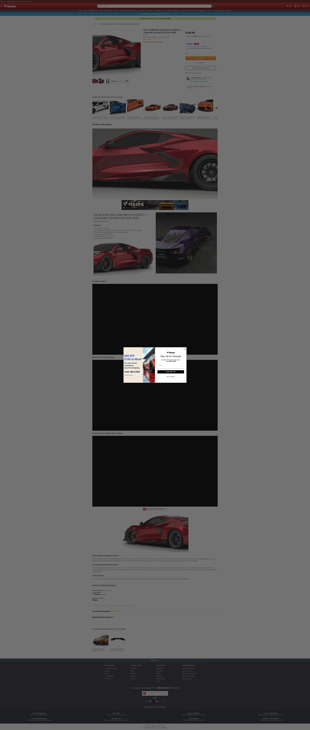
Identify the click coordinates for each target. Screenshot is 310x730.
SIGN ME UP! (171, 371)
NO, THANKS (171, 376)
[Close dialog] (185, 349)
